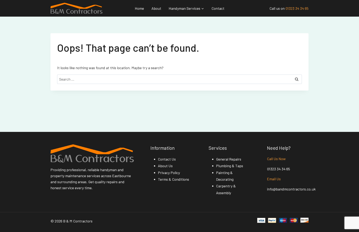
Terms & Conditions (173, 179)
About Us (165, 165)
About (156, 8)
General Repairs (228, 159)
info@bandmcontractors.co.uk (291, 189)
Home (139, 8)
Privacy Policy (169, 172)
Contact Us (167, 159)
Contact (217, 8)
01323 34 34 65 (297, 8)
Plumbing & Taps (229, 165)
